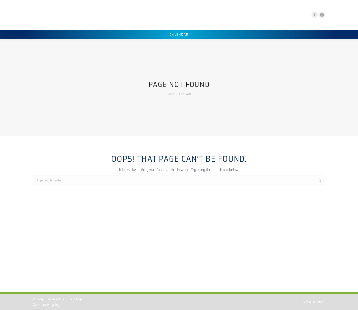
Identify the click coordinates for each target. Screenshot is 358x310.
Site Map (76, 299)
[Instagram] (322, 15)
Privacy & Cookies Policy (49, 299)
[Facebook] (314, 15)
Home (170, 94)
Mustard (318, 302)
